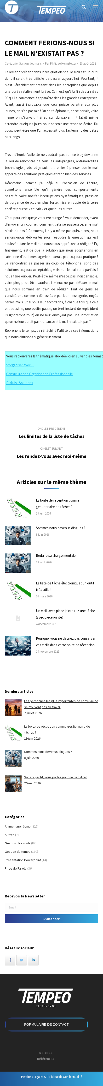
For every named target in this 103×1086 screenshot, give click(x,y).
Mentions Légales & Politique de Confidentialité (51, 1077)
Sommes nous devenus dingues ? (60, 528)
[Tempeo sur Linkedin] (33, 960)
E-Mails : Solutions (19, 382)
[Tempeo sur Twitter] (21, 960)
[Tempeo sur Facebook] (10, 960)
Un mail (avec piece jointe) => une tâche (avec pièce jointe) (65, 614)
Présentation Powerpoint (23, 860)
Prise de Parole (16, 868)
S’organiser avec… (20, 365)
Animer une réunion (18, 826)
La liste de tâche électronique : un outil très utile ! (65, 586)
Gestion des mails (30, 63)
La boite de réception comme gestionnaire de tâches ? (58, 503)
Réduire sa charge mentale (56, 555)
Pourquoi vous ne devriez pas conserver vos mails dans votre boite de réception (66, 641)
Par (60, 63)
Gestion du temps (17, 851)
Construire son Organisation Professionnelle (39, 374)
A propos (45, 1052)
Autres (9, 835)
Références (45, 1058)
